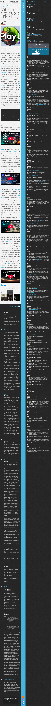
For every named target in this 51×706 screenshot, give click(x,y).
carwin (30, 37)
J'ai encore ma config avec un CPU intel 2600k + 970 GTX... (36, 29)
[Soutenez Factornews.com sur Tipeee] (38, 54)
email (5, 24)
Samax (30, 12)
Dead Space (8, 241)
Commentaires (33, 5)
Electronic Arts (4, 66)
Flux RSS (23, 697)
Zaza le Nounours (7, 23)
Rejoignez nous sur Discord (23, 699)
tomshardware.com (42, 181)
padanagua (31, 6)
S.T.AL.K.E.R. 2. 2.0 (30, 14)
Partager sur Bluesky (5, 285)
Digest (43, 1)
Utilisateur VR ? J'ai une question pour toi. (34, 34)
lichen (30, 26)
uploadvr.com (37, 259)
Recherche (11, 1)
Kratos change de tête (30, 20)
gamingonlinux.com (38, 323)
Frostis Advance (31, 18)
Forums (30, 24)
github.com (40, 316)
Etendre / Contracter (23, 695)
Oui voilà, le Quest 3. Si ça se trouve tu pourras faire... (35, 35)
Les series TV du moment (31, 40)
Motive (3, 267)
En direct (32, 1)
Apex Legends (13, 126)
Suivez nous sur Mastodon (23, 701)
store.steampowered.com (34, 309)
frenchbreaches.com (37, 392)
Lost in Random (13, 151)
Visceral (8, 263)
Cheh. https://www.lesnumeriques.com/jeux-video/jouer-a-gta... (36, 10)
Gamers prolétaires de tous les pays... (33, 28)
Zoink (3, 149)
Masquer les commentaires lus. (19, 306)
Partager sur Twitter (2, 285)
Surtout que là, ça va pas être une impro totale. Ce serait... (35, 21)
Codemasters (4, 72)
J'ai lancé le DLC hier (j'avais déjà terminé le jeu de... (35, 15)
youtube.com (38, 126)
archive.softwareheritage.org (40, 104)
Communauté (23, 347)
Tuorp (30, 32)
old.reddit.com (39, 220)
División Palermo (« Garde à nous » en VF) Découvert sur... (35, 41)
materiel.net (43, 394)
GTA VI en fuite (29, 9)
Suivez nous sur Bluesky (23, 704)
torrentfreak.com (43, 108)
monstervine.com (32, 298)
